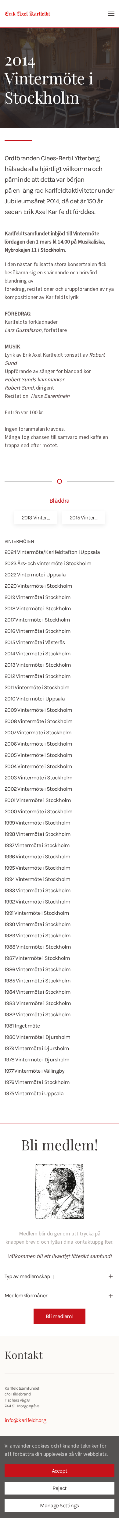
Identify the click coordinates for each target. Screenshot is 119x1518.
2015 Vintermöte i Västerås (35, 642)
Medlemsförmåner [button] (26, 1295)
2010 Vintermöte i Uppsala (35, 698)
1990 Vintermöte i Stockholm (38, 924)
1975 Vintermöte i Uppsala (34, 1093)
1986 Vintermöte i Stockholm (38, 969)
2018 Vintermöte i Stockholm (38, 608)
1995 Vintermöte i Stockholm (37, 867)
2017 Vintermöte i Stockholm (37, 619)
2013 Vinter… (36, 517)
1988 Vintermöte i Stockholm (38, 946)
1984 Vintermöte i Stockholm (38, 992)
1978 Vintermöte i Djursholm (37, 1059)
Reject (59, 1488)
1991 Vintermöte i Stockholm (37, 913)
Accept (59, 1470)
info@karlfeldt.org (25, 1420)
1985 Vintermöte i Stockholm (38, 980)
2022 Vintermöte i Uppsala (35, 574)
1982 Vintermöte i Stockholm (38, 1014)
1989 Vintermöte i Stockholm (38, 935)
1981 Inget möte (22, 1025)
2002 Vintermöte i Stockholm (38, 789)
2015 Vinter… (83, 517)
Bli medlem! (59, 1316)
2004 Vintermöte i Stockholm (38, 766)
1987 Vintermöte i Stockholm (37, 958)
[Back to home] (27, 13)
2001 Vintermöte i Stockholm (38, 800)
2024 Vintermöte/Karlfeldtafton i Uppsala (52, 552)
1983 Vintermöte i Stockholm (38, 1003)
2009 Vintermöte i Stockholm (38, 710)
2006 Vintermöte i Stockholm (38, 743)
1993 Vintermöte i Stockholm (38, 890)
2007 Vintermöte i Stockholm (38, 732)
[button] (111, 13)
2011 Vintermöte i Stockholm (37, 687)
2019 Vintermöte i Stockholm (38, 597)
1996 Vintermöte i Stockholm (37, 856)
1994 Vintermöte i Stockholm (37, 879)
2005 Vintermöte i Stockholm (38, 755)
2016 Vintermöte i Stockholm (38, 631)
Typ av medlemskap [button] (28, 1276)
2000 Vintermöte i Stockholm (39, 811)
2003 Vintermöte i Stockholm (39, 777)
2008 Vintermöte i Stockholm (39, 721)
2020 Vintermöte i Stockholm (38, 586)
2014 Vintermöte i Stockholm (38, 653)
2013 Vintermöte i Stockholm (38, 664)
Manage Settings (59, 1505)
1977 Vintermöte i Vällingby (34, 1070)
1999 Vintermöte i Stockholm (37, 822)
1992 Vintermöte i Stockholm (37, 901)
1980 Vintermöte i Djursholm (37, 1037)
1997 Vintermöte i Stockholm (37, 845)
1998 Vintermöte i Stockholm (38, 834)
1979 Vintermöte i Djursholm (37, 1048)
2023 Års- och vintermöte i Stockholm (48, 563)
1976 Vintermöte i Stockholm (37, 1082)
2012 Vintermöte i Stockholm (38, 676)
